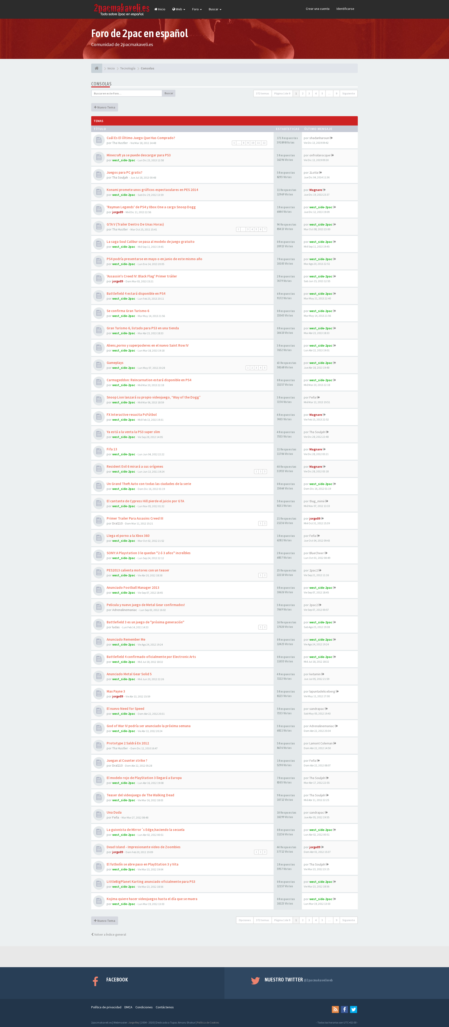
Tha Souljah (120, 177)
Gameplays (115, 362)
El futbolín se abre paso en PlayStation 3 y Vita (142, 864)
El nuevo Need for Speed (125, 708)
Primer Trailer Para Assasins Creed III (135, 518)
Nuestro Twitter (299, 980)
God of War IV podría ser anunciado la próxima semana (149, 726)
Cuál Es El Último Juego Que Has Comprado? (141, 138)
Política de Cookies (208, 1022)
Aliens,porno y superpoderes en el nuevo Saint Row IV (147, 345)
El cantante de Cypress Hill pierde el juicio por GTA (145, 501)
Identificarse (345, 9)
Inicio (161, 9)
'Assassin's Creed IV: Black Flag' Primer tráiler (142, 276)
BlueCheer (316, 553)
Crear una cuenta (318, 9)
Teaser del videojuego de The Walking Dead (140, 795)
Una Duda (114, 812)
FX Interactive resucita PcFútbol (132, 414)
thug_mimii (317, 501)
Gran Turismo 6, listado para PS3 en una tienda (143, 328)
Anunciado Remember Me (126, 639)
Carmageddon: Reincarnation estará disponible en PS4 (149, 380)
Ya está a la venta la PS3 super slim (133, 432)
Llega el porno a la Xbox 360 (128, 535)
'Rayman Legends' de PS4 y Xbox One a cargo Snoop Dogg (151, 207)
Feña (312, 397)
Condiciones (144, 1007)
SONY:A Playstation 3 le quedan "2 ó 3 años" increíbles (149, 553)
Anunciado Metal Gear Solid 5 (129, 674)
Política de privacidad (106, 1007)
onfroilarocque (319, 155)
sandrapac (316, 709)
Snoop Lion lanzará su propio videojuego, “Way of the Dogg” (154, 397)
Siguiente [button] (348, 93)
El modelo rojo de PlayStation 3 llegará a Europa (144, 778)
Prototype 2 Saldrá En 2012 (128, 743)
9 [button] (336, 93)
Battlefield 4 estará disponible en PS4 (136, 293)
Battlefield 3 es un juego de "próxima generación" (145, 622)
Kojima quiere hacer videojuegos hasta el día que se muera (152, 899)
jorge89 (117, 212)
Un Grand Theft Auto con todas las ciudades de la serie (149, 483)
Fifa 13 (112, 449)
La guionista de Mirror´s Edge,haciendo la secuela (146, 829)
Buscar (214, 9)
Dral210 (117, 523)
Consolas (101, 83)
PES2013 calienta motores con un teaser (138, 570)
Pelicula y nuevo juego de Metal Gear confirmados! (146, 605)
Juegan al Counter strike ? (127, 760)
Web (179, 9)
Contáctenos (165, 1007)
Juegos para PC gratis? (124, 172)
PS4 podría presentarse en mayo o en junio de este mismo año (154, 259)
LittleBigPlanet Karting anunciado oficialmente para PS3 (151, 881)
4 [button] (315, 93)
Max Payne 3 (116, 691)
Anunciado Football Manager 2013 (133, 587)
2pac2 (313, 570)
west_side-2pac (123, 160)
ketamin (315, 674)
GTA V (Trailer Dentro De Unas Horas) (135, 224)
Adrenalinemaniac (124, 610)
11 (258, 142)
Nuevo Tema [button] (106, 107)
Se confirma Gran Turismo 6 (128, 311)
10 (252, 142)
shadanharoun (319, 138)
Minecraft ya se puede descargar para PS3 (139, 155)
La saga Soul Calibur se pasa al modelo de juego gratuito (151, 241)
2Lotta (313, 172)
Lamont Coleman (321, 743)
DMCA (128, 1007)
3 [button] (309, 93)
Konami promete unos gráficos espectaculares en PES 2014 (152, 189)
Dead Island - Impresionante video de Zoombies (144, 847)
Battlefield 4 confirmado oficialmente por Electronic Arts (151, 656)
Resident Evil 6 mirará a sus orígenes (135, 466)
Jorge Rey (133, 1022)
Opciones (245, 920)
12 (264, 142)
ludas (116, 627)
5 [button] (322, 93)
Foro (195, 9)
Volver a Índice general (110, 934)
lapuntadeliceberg (322, 691)
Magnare (315, 190)
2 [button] (302, 93)
